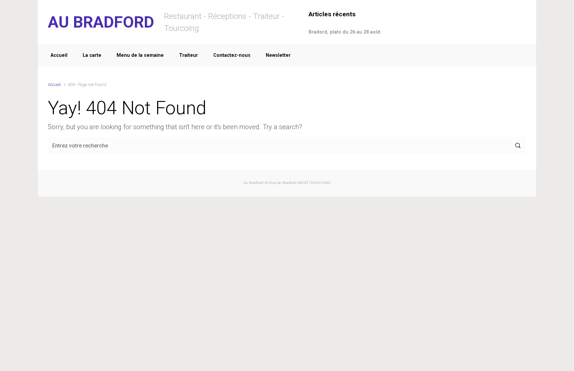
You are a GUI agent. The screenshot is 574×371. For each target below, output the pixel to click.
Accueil (58, 55)
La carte (92, 55)
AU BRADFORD (101, 22)
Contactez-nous (231, 55)
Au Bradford (253, 183)
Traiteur (188, 55)
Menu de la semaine (140, 55)
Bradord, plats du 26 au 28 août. (345, 32)
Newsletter (278, 55)
